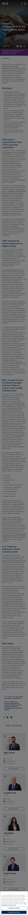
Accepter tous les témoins (14, 912)
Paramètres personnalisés (14, 908)
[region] (14, 903)
